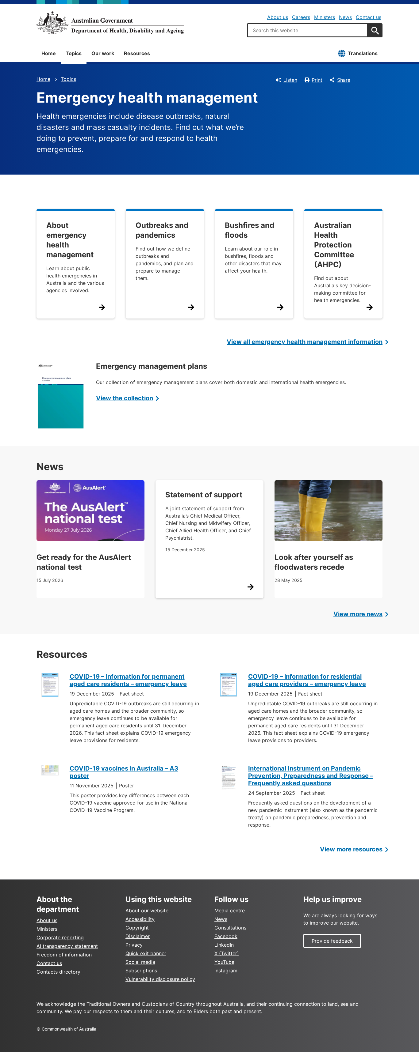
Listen (290, 80)
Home (48, 53)
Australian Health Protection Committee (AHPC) (334, 245)
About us (277, 17)
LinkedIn (224, 945)
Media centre (229, 910)
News (345, 17)
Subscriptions (141, 970)
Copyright (137, 928)
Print (317, 80)
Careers (301, 17)
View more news (357, 614)
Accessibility (140, 919)
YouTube (224, 962)
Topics (74, 53)
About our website (146, 910)
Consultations (230, 928)
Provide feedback (332, 941)
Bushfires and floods (249, 230)
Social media (140, 962)
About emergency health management (70, 240)
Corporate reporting (60, 937)
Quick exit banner (145, 953)
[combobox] (307, 30)
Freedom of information (64, 955)
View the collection (124, 398)
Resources (137, 53)
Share (343, 80)
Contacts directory (58, 972)
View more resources (351, 849)
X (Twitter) (226, 953)
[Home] (110, 22)
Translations (363, 53)
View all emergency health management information (304, 341)
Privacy (134, 945)
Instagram (225, 970)
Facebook (225, 936)
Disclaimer (137, 936)
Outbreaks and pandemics (162, 230)
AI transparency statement (67, 946)
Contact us (368, 17)
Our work (102, 53)
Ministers (324, 17)
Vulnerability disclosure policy (160, 979)
